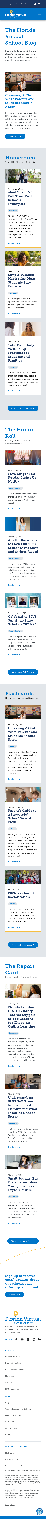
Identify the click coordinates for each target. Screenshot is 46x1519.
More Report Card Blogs (21, 1241)
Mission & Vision (12, 1357)
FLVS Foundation (12, 1389)
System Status (11, 1422)
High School (10, 1453)
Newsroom (10, 1376)
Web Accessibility (13, 1428)
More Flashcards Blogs (22, 945)
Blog (7, 1402)
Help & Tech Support (14, 1415)
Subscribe (13, 1295)
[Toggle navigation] (40, 15)
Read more (14, 136)
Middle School (11, 1459)
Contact (19, 4)
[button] (10, 4)
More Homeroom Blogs (21, 408)
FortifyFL (9, 1435)
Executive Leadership (14, 1369)
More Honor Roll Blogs (22, 672)
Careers (27, 4)
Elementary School (13, 1466)
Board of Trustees (13, 1363)
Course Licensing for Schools (18, 1409)
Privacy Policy (10, 1505)
